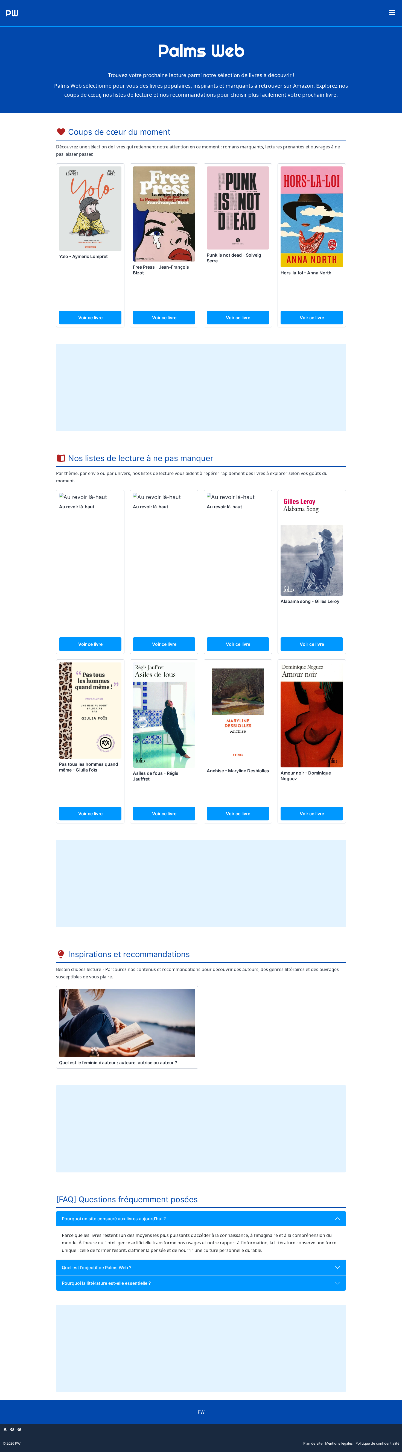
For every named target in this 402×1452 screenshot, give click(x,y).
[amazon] (5, 1429)
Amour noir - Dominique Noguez (306, 775)
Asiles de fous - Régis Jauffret (155, 776)
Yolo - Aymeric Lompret (83, 256)
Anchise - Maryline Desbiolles (238, 770)
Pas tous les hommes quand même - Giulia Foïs (88, 767)
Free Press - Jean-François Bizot (161, 269)
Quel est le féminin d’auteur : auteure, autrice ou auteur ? (118, 1062)
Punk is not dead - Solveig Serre (234, 257)
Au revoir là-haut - (78, 506)
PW (11, 13)
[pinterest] (19, 1429)
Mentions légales (339, 1443)
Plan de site (312, 1443)
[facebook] (12, 1429)
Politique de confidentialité (377, 1443)
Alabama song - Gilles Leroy (310, 601)
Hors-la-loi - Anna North (306, 272)
